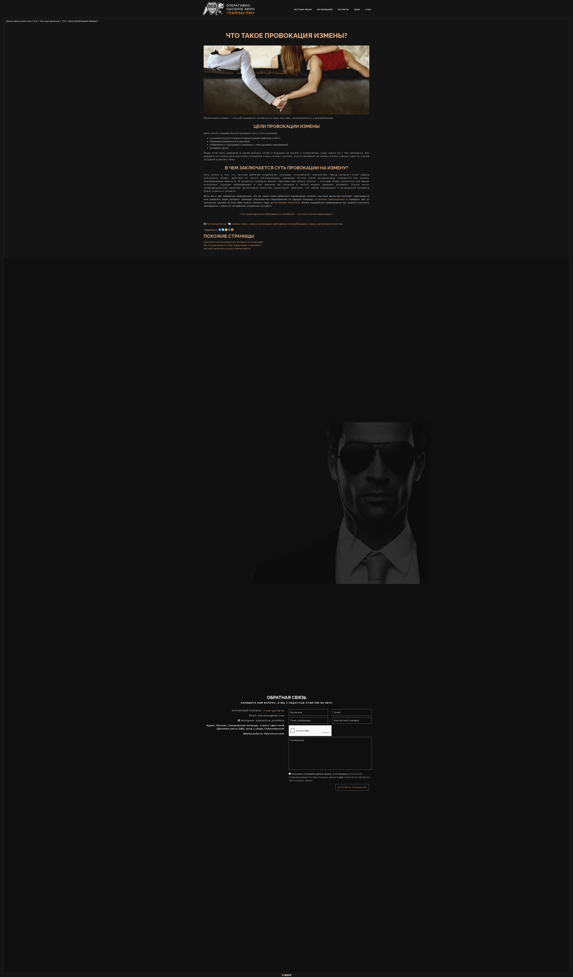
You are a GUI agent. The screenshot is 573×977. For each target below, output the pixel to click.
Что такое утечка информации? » (315, 214)
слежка (312, 224)
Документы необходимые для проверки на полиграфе (233, 242)
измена (235, 224)
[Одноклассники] (226, 229)
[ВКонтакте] (219, 229)
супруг (244, 224)
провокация (265, 224)
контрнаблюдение (297, 224)
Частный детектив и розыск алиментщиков (227, 248)
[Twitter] (223, 229)
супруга (253, 224)
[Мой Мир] (229, 229)
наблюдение (279, 224)
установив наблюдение (329, 199)
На (287, 975)
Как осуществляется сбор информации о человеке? (232, 245)
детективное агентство (285, 202)
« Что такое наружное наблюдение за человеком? (267, 214)
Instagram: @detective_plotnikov (262, 720)
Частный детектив (216, 224)
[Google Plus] (232, 229)
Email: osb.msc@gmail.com (266, 715)
